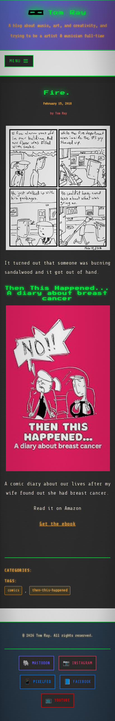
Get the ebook (57, 524)
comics (13, 590)
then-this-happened (50, 590)
